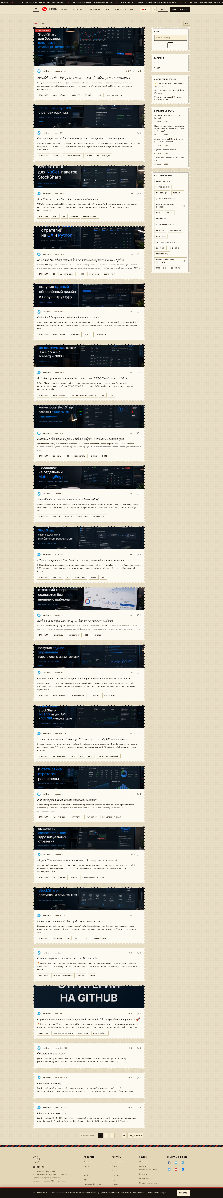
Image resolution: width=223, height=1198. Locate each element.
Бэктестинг (109, 274)
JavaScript (76, 95)
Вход (163, 9)
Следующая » (135, 1135)
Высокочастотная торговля (170, 261)
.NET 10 (72, 756)
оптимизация (78, 695)
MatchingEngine (99, 517)
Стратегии (94, 274)
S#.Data (175, 268)
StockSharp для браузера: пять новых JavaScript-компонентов (83, 77)
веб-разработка (114, 95)
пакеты (74, 216)
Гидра (86, 1166)
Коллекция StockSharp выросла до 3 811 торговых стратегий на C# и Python (80, 260)
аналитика (58, 635)
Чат (131, 9)
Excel (87, 635)
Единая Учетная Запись (165, 150)
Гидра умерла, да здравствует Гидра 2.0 (167, 117)
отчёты (97, 635)
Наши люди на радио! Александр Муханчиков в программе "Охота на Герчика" (169, 129)
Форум (157, 67)
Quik (160, 248)
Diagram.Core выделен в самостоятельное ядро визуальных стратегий (77, 860)
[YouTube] (176, 1169)
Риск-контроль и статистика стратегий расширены (67, 800)
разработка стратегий (108, 756)
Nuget (55, 216)
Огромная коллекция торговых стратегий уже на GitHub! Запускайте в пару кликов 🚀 (88, 1019)
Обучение (57, 938)
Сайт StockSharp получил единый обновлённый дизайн (68, 317)
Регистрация (180, 9)
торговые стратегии (63, 976)
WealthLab (161, 219)
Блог (107, 9)
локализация (103, 156)
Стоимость (95, 9)
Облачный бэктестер (92, 1184)
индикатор (83, 1033)
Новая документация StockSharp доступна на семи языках (70, 921)
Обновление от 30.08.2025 (51, 1113)
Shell (86, 1175)
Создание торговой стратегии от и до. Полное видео (67, 958)
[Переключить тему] (154, 9)
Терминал (88, 1171)
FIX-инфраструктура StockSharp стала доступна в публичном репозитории (81, 560)
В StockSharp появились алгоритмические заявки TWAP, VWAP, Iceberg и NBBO (82, 378)
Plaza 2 (161, 236)
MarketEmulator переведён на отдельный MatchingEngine (69, 499)
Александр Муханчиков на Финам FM (169, 159)
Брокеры (57, 456)
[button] (145, 9)
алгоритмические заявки (84, 395)
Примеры (175, 230)
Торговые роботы (166, 242)
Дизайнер (43, 976)
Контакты (143, 1174)
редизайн (75, 334)
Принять (183, 1193)
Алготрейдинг (59, 95)
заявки (56, 517)
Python (81, 274)
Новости (115, 1175)
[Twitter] (176, 1162)
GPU (81, 756)
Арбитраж (43, 1033)
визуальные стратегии (93, 877)
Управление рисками (112, 817)
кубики (81, 976)
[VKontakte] (182, 1169)
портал (88, 334)
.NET (64, 216)
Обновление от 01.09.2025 (51, 1083)
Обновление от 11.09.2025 (51, 1053)
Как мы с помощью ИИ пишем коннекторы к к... (168, 98)
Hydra (177, 193)
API (68, 456)
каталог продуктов (72, 156)
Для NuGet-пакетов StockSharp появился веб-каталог (68, 199)
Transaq (161, 268)
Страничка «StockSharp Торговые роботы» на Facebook (169, 140)
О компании (144, 1162)
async (90, 756)
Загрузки (115, 1180)
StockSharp (43, 95)
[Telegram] (169, 1169)
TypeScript (89, 95)
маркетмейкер (100, 1033)
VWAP (111, 395)
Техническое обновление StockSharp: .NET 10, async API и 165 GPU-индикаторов (82, 739)
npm (100, 95)
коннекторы (80, 456)
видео (92, 976)
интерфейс (102, 334)
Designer (74, 877)
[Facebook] (169, 1162)
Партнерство (145, 1178)
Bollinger (174, 248)
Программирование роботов (170, 206)
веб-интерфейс (90, 216)
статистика (91, 817)
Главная (36, 23)
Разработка (120, 9)
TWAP (103, 395)
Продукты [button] (78, 9)
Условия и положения (148, 1183)
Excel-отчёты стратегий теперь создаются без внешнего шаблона (75, 621)
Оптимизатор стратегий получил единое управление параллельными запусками (83, 678)
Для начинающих (166, 199)
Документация (99, 938)
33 (124, 1135)
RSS (186, 23)
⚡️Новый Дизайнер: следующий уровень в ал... (168, 85)
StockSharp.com (59, 334)
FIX (68, 577)
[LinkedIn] (182, 1162)
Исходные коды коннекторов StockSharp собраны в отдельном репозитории (80, 439)
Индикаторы (59, 756)
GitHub (55, 156)
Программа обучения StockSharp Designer (169, 92)
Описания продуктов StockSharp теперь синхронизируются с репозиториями (81, 138)
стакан (68, 517)
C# (54, 274)
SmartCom (162, 254)
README (89, 156)
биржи (94, 456)
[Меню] (36, 9)
